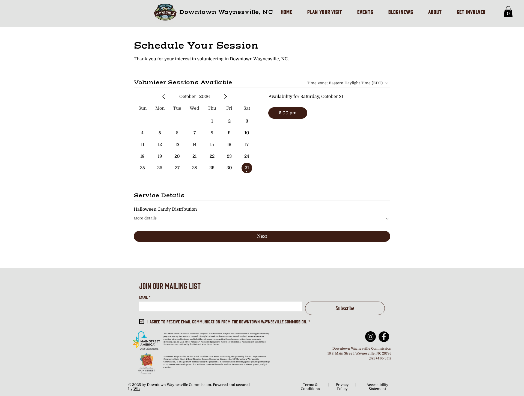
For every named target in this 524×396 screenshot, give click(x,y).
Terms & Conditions (310, 387)
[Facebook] (384, 336)
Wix (136, 389)
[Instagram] (370, 336)
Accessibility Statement (377, 387)
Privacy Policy (342, 387)
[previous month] (163, 96)
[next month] (225, 96)
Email (144, 297)
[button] (508, 11)
